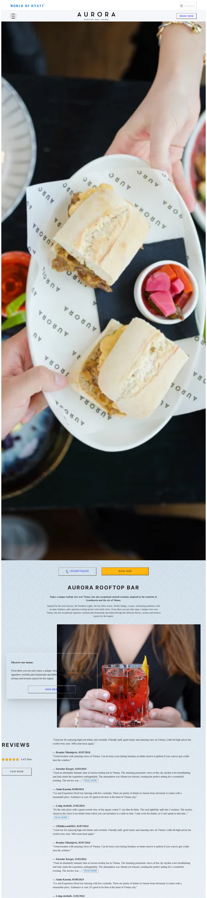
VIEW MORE (17, 771)
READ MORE (90, 780)
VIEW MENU (52, 689)
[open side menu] (13, 16)
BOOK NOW (187, 16)
